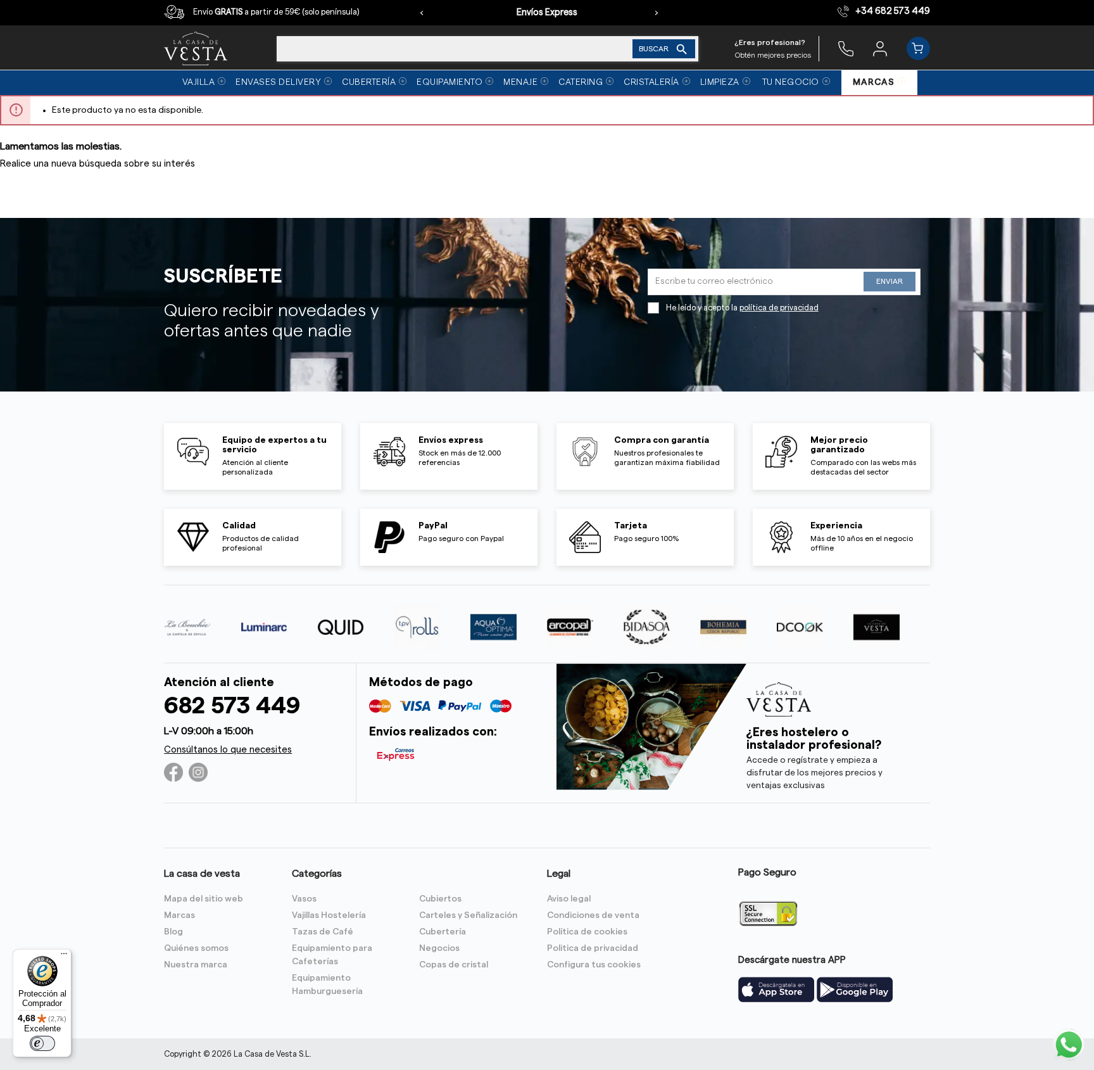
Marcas (179, 915)
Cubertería (442, 931)
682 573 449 (232, 706)
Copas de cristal (453, 964)
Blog (173, 931)
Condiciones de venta (593, 915)
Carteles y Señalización (468, 915)
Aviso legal (569, 899)
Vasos (304, 899)
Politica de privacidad (592, 948)
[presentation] (422, 12)
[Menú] (64, 956)
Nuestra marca (195, 964)
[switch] (42, 1043)
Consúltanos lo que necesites (228, 750)
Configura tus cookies (594, 964)
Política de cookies (587, 931)
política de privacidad (779, 308)
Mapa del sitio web (203, 899)
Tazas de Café (322, 931)
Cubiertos (440, 899)
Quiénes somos (196, 948)
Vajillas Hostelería (329, 915)
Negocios (439, 948)
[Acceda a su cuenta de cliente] (880, 48)
